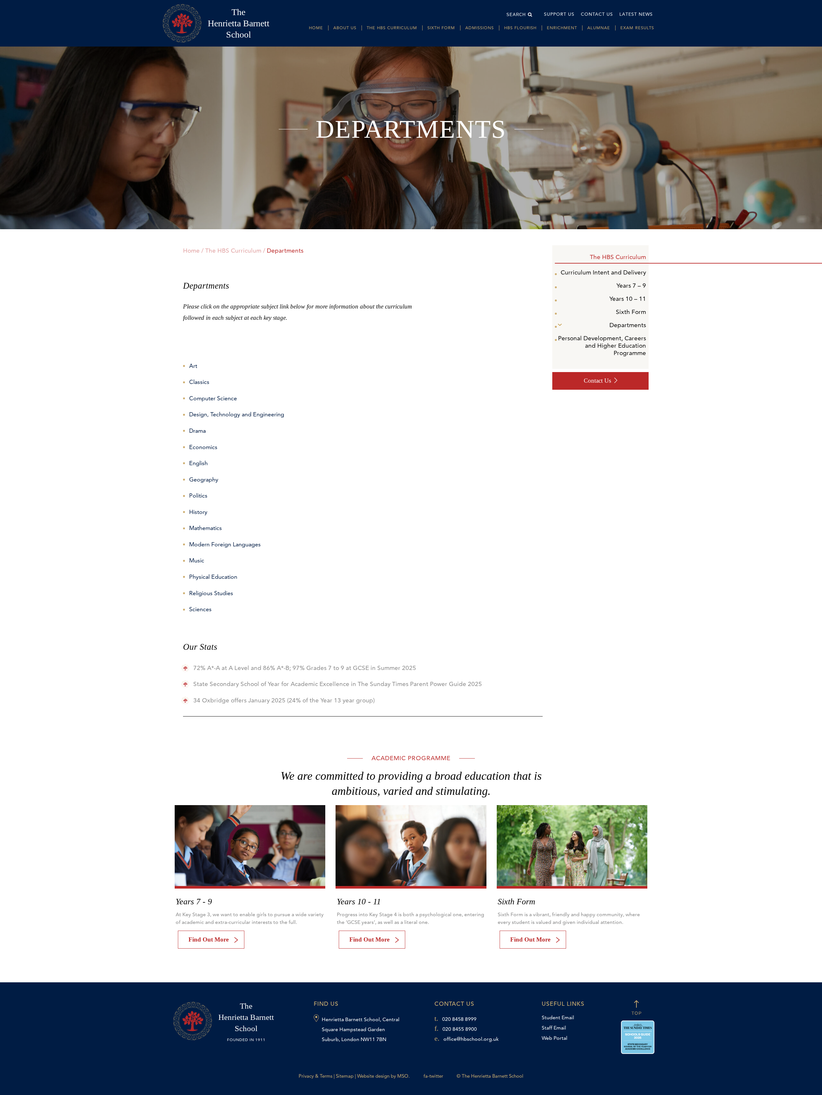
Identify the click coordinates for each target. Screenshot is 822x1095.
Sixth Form (441, 27)
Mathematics (205, 528)
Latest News (636, 14)
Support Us (559, 14)
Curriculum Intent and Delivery (603, 272)
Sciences (200, 609)
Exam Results (637, 27)
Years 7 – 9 (631, 285)
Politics (198, 495)
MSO (402, 1076)
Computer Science (213, 398)
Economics (203, 447)
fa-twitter (433, 1076)
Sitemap (345, 1076)
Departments (627, 325)
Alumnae (598, 27)
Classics (199, 382)
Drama (197, 430)
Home (316, 27)
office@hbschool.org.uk (471, 1039)
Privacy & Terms (315, 1076)
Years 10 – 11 (627, 298)
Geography (203, 479)
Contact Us (597, 14)
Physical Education (213, 576)
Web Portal (554, 1038)
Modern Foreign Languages (225, 544)
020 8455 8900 (459, 1029)
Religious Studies (211, 593)
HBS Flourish (520, 27)
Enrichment (562, 27)
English (198, 463)
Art (193, 365)
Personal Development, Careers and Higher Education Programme (602, 346)
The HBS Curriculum (392, 27)
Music (196, 560)
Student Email (558, 1017)
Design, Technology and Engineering (236, 414)
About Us (344, 27)
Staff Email (554, 1028)
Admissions (479, 27)
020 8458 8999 (459, 1019)
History (198, 512)
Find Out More (208, 939)
